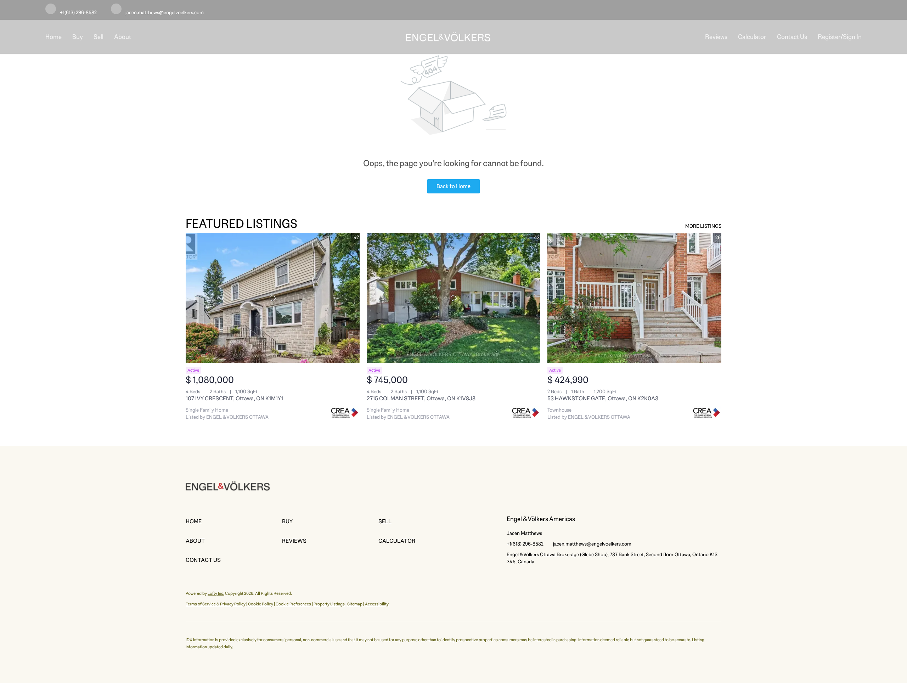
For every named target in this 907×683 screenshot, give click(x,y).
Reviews (716, 37)
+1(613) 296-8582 (525, 544)
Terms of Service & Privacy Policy (216, 604)
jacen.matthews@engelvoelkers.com (592, 544)
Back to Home (453, 186)
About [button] (122, 37)
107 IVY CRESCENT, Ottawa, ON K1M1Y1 (234, 398)
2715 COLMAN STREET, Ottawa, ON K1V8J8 (421, 398)
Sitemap (354, 604)
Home (53, 37)
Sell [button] (98, 37)
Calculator (752, 37)
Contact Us (792, 37)
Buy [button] (77, 37)
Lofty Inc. (216, 593)
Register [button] (829, 37)
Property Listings (329, 604)
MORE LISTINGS (703, 226)
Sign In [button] (852, 37)
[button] (234, 521)
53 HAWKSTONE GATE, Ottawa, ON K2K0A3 (602, 398)
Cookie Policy (260, 604)
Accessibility (377, 604)
